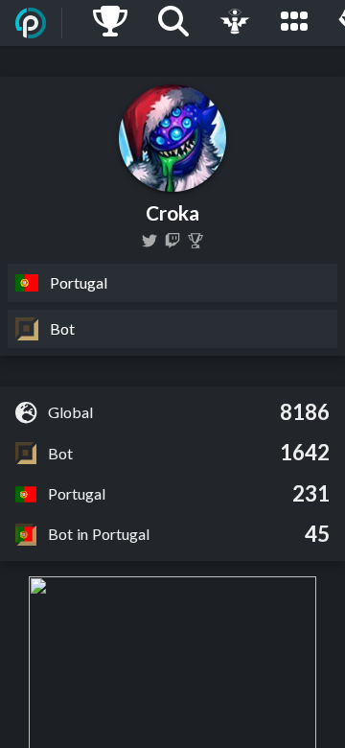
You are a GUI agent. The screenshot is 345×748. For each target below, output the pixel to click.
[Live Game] (234, 23)
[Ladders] (110, 23)
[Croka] (195, 240)
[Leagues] (294, 23)
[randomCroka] (149, 240)
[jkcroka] (172, 240)
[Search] (173, 23)
